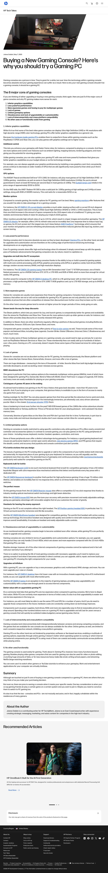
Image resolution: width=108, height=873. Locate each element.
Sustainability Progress (10, 845)
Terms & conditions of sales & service (33, 865)
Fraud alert (46, 850)
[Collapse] (98, 813)
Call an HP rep (27, 840)
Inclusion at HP (7, 848)
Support (46, 834)
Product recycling (15, 863)
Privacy (50, 863)
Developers (66, 843)
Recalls (5, 863)
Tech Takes (6, 853)
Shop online (26, 838)
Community (46, 843)
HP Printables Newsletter (10, 858)
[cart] (91, 3)
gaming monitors (82, 200)
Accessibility (27, 863)
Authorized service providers (52, 845)
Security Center (48, 853)
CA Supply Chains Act (39, 863)
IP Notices (50, 865)
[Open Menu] (102, 3)
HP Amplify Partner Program (71, 838)
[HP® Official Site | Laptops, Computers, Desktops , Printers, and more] (5, 3)
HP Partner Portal (68, 840)
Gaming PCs (75, 240)
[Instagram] (92, 838)
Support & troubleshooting (51, 840)
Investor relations (8, 843)
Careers (5, 840)
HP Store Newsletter (9, 855)
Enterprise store (28, 845)
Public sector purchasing (30, 848)
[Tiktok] (104, 838)
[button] (52, 804)
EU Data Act (58, 865)
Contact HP (6, 838)
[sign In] (97, 3)
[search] (86, 3)
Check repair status (49, 848)
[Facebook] (88, 838)
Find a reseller (27, 843)
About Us (6, 834)
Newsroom (6, 850)
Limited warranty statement (11, 865)
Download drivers (48, 838)
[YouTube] (100, 838)
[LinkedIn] (85, 838)
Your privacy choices (78, 863)
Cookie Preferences (61, 863)
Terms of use (90, 863)
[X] (96, 838)
